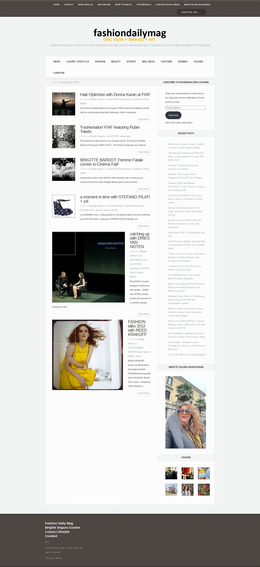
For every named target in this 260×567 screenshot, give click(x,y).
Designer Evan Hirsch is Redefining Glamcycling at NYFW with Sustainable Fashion (186, 300)
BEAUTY (116, 61)
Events (131, 61)
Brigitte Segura (97, 99)
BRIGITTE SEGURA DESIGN (197, 5)
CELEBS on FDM (140, 99)
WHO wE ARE (104, 5)
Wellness (148, 61)
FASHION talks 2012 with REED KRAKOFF (137, 328)
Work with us (85, 5)
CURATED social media (168, 5)
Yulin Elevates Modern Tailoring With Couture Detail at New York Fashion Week (187, 245)
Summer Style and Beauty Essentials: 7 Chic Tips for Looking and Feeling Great (186, 186)
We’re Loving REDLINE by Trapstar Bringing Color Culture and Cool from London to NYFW (186, 324)
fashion (100, 61)
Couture (166, 61)
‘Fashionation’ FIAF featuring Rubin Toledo (110, 129)
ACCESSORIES (115, 206)
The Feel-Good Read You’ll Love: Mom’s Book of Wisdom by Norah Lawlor (185, 199)
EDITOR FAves (87, 210)
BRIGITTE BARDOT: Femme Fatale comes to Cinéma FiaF (111, 162)
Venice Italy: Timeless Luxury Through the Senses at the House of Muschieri (186, 346)
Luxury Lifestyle (77, 61)
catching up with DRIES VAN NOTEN (140, 240)
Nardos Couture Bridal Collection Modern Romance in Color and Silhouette (184, 224)
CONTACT (69, 5)
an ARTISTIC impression (119, 99)
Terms (59, 558)
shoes (138, 356)
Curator (58, 73)
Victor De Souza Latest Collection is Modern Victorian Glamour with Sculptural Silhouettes (187, 257)
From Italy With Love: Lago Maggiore (187, 354)
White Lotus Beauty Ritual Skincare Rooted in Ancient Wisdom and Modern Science (186, 287)
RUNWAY (183, 61)
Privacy (50, 558)
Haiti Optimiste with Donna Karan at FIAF (115, 94)
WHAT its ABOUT (123, 5)
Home (55, 82)
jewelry (107, 210)
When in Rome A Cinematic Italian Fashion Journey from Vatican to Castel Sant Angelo (185, 312)
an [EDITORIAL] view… (135, 206)
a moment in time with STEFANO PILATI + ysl (115, 198)
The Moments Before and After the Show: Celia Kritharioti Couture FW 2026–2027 (186, 156)
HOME (56, 5)
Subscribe (173, 115)
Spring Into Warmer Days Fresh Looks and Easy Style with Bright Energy (185, 211)
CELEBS (198, 61)
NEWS (56, 61)
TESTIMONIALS (144, 5)
